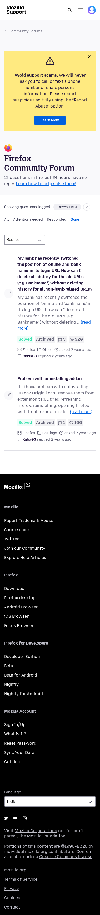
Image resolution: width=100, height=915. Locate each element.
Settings (49, 433)
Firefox (29, 350)
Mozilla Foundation (46, 836)
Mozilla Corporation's (36, 830)
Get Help (12, 761)
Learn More (50, 120)
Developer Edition (22, 656)
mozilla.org (15, 870)
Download (14, 588)
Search (70, 10)
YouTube (15, 818)
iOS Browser (16, 616)
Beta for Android (20, 675)
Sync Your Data (19, 752)
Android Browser (21, 607)
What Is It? (15, 733)
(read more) (81, 411)
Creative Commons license (65, 856)
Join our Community (24, 548)
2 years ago (62, 356)
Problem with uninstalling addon (49, 378)
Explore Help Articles (25, 557)
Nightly (11, 684)
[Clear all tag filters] (86, 207)
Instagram (25, 818)
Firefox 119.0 (67, 207)
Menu (80, 10)
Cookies (12, 897)
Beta (8, 665)
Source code (16, 529)
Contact (12, 907)
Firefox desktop (20, 597)
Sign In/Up (14, 724)
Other (47, 350)
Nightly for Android (23, 693)
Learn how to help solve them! (46, 183)
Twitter (11, 539)
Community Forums (26, 31)
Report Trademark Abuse (28, 520)
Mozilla (17, 487)
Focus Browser (19, 625)
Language (12, 792)
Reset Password (20, 743)
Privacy (11, 888)
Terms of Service (20, 879)
